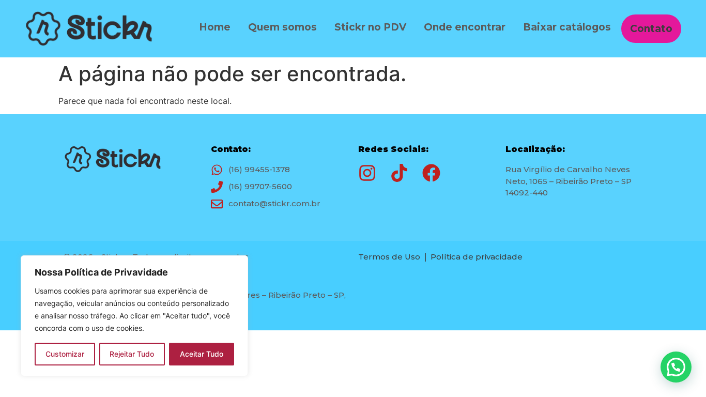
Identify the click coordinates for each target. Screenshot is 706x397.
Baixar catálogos (567, 27)
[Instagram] (367, 173)
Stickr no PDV (370, 27)
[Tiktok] (399, 173)
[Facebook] (431, 173)
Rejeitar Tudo (132, 353)
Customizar (64, 353)
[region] (134, 315)
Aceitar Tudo (201, 353)
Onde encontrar (464, 27)
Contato (651, 29)
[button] (676, 367)
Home (215, 27)
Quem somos (282, 27)
